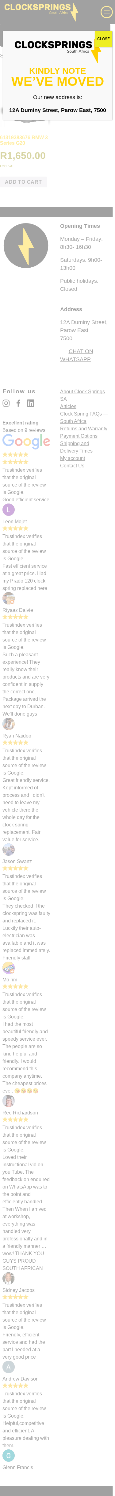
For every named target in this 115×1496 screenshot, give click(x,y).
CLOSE (103, 39)
